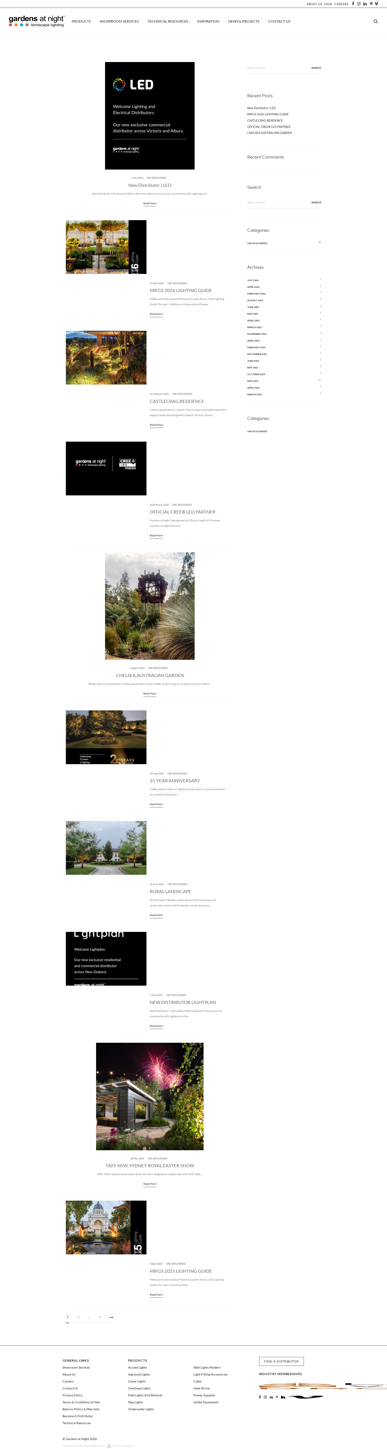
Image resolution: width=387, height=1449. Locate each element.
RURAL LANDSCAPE (170, 891)
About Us (314, 4)
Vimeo (376, 3)
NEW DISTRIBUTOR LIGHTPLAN (183, 1002)
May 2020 (252, 381)
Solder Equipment (206, 1402)
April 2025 (253, 320)
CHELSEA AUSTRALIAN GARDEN (150, 675)
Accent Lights (137, 1367)
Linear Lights (137, 1381)
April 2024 (253, 340)
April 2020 (253, 387)
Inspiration (208, 21)
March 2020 (254, 394)
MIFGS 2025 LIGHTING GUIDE (181, 1271)
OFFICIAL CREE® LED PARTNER (182, 511)
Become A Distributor (77, 1416)
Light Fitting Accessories (211, 1374)
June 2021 (253, 360)
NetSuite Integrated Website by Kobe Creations (98, 1445)
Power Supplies (204, 1395)
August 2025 (255, 300)
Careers (341, 4)
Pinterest (371, 4)
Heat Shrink (202, 1388)
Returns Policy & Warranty (81, 1409)
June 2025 (253, 307)
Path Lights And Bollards (145, 1395)
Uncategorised (156, 177)
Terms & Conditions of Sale (81, 1402)
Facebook (354, 4)
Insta (359, 4)
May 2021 (252, 367)
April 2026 (253, 287)
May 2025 (252, 313)
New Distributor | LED (149, 185)
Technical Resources (168, 21)
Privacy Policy (72, 1395)
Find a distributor (281, 1361)
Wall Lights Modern (207, 1367)
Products (81, 21)
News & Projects (243, 21)
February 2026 (256, 293)
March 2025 (254, 327)
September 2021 (257, 354)
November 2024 (257, 334)
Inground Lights (139, 1374)
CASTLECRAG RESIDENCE (177, 401)
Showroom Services (119, 21)
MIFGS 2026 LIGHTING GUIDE (181, 290)
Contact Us (279, 21)
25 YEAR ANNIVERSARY (175, 780)
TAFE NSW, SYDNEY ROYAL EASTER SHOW (150, 1165)
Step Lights (135, 1402)
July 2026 (252, 280)
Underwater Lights (141, 1409)
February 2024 (256, 347)
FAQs (328, 4)
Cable (198, 1381)
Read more (149, 203)
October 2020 (256, 374)
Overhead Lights (139, 1388)
